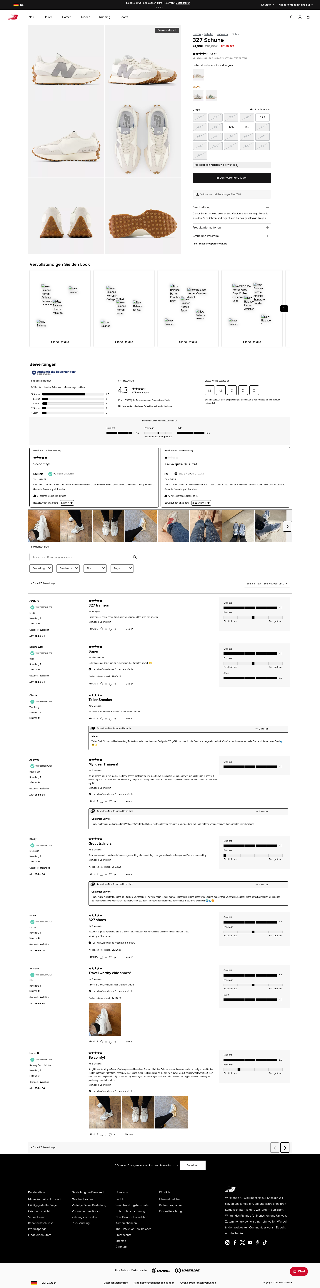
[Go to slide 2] (159, 7)
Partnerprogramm (170, 1205)
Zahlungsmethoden (84, 1217)
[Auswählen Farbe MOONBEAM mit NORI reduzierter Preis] (211, 96)
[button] (300, 17)
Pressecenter (124, 1235)
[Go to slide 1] (157, 7)
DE (48, 1282)
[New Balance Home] (14, 17)
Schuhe (208, 34)
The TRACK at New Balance (133, 1229)
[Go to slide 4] (163, 7)
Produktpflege (37, 1229)
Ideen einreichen (170, 1199)
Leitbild (120, 1199)
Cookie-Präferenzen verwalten (198, 1282)
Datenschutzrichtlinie (116, 1282)
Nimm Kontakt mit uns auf (44, 1199)
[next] (284, 308)
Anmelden (192, 1165)
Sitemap (121, 1241)
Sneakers (222, 34)
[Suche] (292, 17)
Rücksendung (81, 1223)
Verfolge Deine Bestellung (89, 1205)
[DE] (14, 4)
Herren (197, 34)
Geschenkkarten (82, 1199)
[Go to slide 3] (161, 7)
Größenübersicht (260, 109)
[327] (66, 63)
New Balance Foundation (132, 1217)
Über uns (121, 1247)
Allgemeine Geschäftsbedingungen (154, 1282)
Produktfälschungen (172, 1211)
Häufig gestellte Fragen (43, 1205)
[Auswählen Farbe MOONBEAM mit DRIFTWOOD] (198, 75)
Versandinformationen (86, 1211)
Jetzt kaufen (170, 2)
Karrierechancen (126, 1223)
